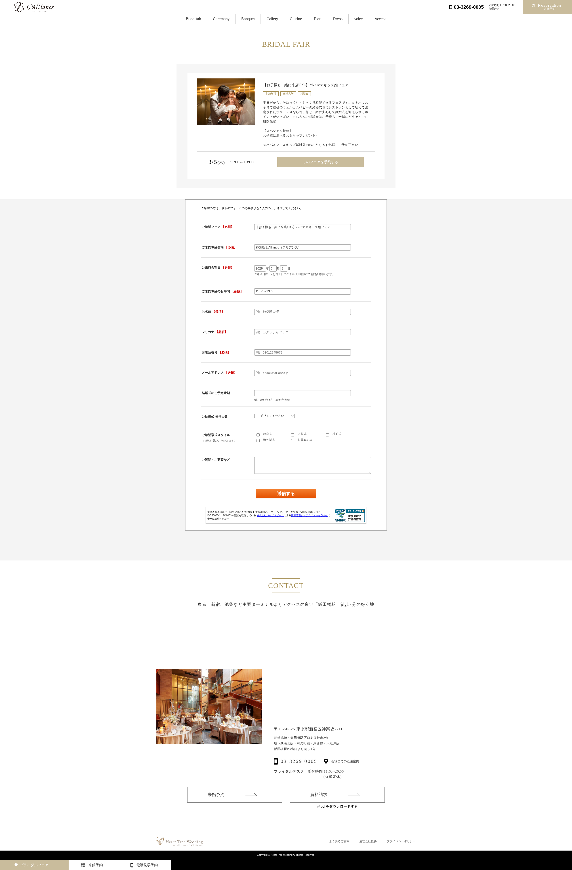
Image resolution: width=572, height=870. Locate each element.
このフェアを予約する (320, 162)
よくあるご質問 (339, 841)
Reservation (549, 7)
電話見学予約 (147, 865)
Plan (317, 19)
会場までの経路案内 (345, 761)
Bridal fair (193, 19)
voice (358, 19)
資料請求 (318, 794)
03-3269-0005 (299, 761)
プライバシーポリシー (401, 841)
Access (380, 19)
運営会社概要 (368, 841)
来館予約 (216, 794)
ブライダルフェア (34, 865)
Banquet (248, 19)
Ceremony (221, 19)
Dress (338, 19)
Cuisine (296, 19)
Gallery (272, 19)
